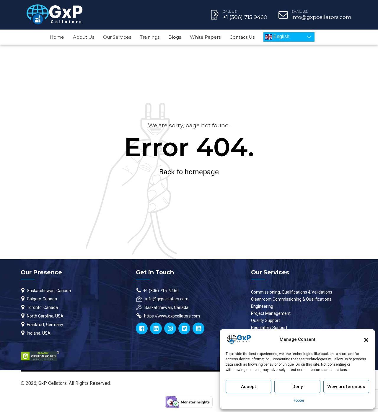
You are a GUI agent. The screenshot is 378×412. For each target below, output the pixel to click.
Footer (299, 400)
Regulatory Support (269, 327)
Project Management (271, 313)
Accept (248, 386)
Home (57, 37)
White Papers (205, 37)
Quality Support (265, 320)
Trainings (149, 37)
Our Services (117, 37)
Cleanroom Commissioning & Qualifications (291, 299)
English (280, 36)
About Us (83, 37)
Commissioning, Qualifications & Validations (291, 292)
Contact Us (242, 37)
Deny (297, 386)
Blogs (174, 37)
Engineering (262, 306)
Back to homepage (189, 172)
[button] (366, 339)
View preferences (346, 386)
